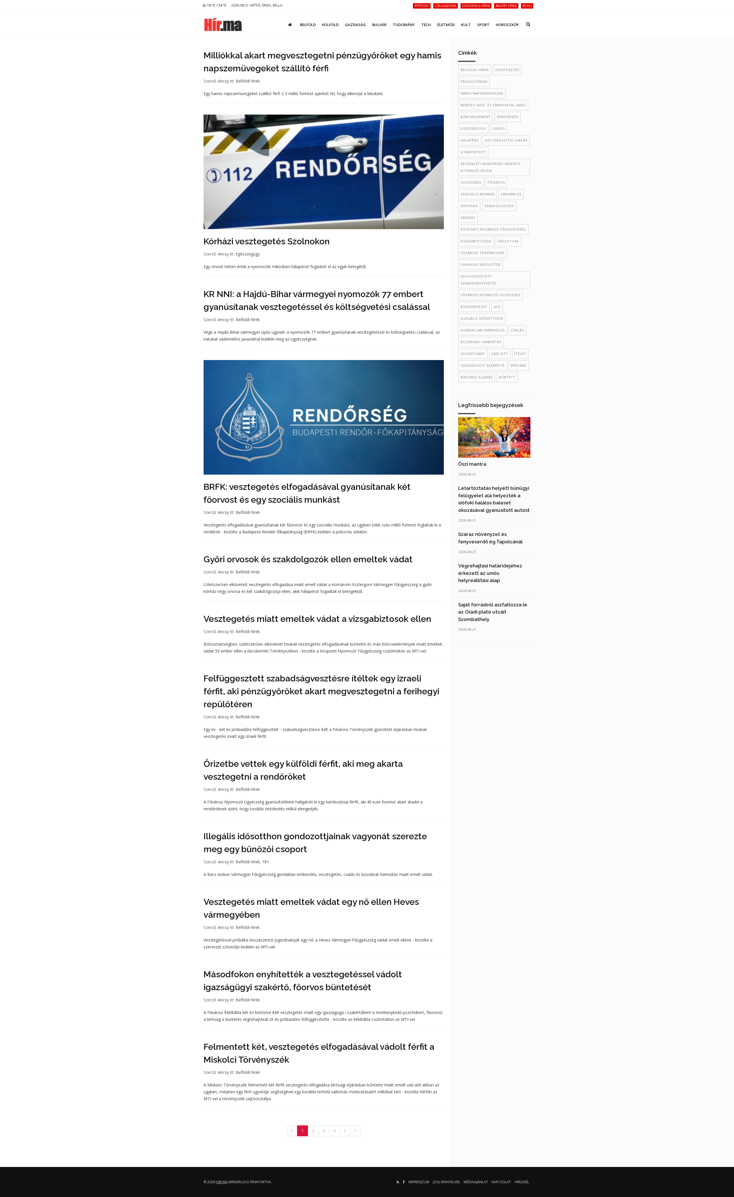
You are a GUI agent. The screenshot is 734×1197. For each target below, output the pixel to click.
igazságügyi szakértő (482, 365)
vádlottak (508, 241)
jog (497, 306)
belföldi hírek (474, 70)
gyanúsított (473, 152)
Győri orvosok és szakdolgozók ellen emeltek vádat (308, 559)
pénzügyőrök (474, 81)
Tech (426, 24)
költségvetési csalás (506, 140)
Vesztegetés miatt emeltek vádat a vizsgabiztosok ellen (317, 619)
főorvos (496, 182)
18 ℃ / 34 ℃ (216, 5)
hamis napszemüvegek (481, 93)
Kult (466, 24)
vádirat (468, 217)
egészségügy (473, 128)
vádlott (499, 353)
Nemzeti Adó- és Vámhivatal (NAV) (493, 105)
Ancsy (223, 81)
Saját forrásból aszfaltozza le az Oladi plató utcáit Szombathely (492, 612)
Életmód (446, 24)
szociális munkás (477, 194)
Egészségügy (248, 254)
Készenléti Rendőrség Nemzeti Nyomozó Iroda (490, 167)
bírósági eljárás (476, 377)
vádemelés (511, 194)
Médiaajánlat (476, 1182)
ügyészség (470, 182)
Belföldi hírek (248, 81)
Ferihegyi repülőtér (480, 264)
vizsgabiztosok (475, 241)
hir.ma (222, 1182)
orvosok (469, 206)
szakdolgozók (499, 206)
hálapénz (469, 140)
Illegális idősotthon (481, 318)
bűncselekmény (475, 117)
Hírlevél (522, 1182)
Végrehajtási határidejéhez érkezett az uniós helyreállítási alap (490, 573)
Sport (483, 24)
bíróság (519, 365)
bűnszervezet (473, 306)
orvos (499, 128)
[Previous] (292, 1130)
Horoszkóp (507, 24)
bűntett (507, 377)
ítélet (520, 353)
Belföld (308, 24)
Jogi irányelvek (446, 1182)
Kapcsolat (501, 1182)
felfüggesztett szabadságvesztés (478, 279)
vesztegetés (507, 70)
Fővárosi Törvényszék (482, 253)
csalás (517, 330)
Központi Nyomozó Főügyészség (493, 229)
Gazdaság (355, 24)
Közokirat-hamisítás (480, 342)
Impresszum (419, 1182)
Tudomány (404, 24)
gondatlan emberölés (482, 330)
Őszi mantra (472, 464)
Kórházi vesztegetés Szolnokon (267, 241)
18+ (265, 861)
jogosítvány (472, 353)
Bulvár (379, 24)
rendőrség (507, 117)
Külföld (330, 24)
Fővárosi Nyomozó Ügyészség (490, 295)
